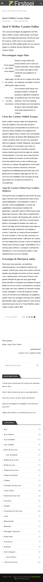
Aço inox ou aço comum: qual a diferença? (18, 398)
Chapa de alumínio (22, 475)
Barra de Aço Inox (22, 450)
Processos (22, 542)
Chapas (22, 480)
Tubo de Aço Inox (22, 562)
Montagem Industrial (22, 531)
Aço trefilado (22, 445)
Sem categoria (22, 552)
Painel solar (22, 537)
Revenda (22, 547)
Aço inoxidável (22, 440)
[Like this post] (24, 317)
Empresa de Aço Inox (22, 496)
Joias (22, 516)
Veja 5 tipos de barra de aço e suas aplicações (20, 392)
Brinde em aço (22, 465)
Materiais (22, 526)
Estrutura (22, 501)
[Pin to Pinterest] (32, 317)
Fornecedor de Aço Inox (22, 511)
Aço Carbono (22, 434)
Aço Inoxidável (23, 455)
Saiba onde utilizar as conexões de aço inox (19, 413)
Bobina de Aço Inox (22, 460)
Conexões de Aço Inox (22, 486)
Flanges (22, 506)
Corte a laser (22, 491)
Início (4, 11)
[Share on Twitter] (29, 317)
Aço (22, 429)
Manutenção (22, 521)
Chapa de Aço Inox (22, 470)
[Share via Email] (34, 317)
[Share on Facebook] (26, 317)
